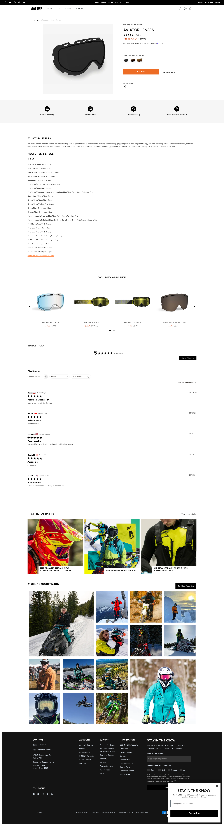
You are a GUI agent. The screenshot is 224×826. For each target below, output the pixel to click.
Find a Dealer (125, 774)
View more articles (189, 514)
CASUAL (79, 8)
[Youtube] (10, 2)
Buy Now (141, 72)
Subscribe (194, 813)
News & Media (126, 752)
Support (200, 2)
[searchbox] (36, 376)
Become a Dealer (127, 771)
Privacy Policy (95, 812)
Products (45, 20)
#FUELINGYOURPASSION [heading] (43, 584)
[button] (61, 623)
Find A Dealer (209, 2)
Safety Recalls (105, 770)
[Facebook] (5, 2)
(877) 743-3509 (39, 745)
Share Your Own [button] (187, 586)
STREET (68, 8)
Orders (82, 749)
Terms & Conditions (82, 812)
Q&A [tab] (41, 345)
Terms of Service (106, 766)
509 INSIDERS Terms (126, 812)
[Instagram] (14, 2)
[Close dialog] (217, 786)
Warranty (103, 759)
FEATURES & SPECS (41, 153)
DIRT (59, 8)
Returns (103, 762)
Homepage (37, 20)
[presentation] (47, 111)
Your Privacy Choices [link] (141, 812)
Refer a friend (85, 760)
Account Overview (86, 745)
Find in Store (128, 84)
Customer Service (107, 755)
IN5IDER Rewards (86, 756)
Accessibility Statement (109, 812)
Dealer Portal (125, 767)
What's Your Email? (155, 753)
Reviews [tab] (32, 345)
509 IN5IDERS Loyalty (129, 745)
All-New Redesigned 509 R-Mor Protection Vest (171, 569)
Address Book (84, 752)
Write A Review (188, 358)
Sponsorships (125, 760)
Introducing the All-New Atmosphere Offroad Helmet (56, 569)
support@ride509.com (42, 749)
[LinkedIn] (23, 2)
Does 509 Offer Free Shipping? (121, 570)
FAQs (102, 773)
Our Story (124, 749)
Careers (123, 756)
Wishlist (217, 2)
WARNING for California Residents (41, 256)
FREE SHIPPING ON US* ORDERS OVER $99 (112, 2)
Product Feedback (107, 745)
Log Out (82, 763)
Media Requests (126, 763)
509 (40, 812)
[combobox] (59, 377)
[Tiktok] (19, 2)
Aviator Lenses (39, 138)
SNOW (49, 8)
